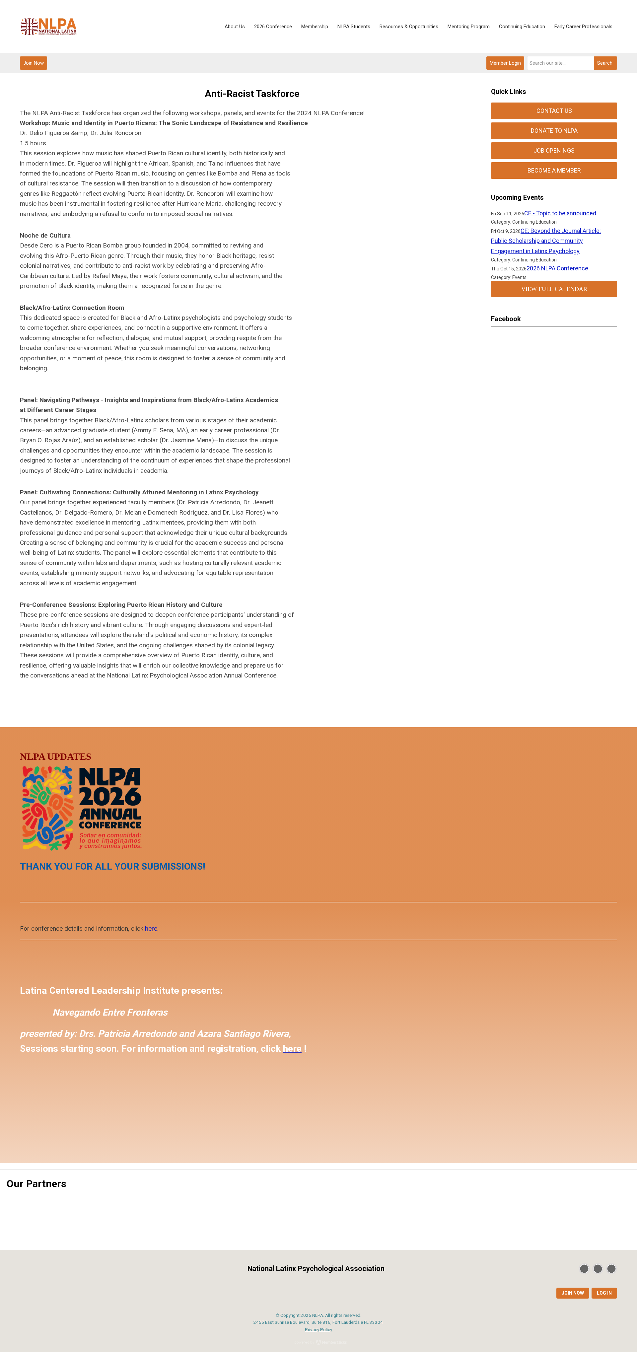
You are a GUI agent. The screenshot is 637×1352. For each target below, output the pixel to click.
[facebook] (597, 1268)
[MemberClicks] (49, 26)
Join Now (33, 63)
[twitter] (584, 1268)
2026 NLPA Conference (557, 268)
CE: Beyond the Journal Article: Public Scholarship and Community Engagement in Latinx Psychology (546, 240)
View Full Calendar (554, 289)
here (151, 928)
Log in (604, 1293)
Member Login (505, 63)
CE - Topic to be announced (560, 213)
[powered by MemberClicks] (318, 1343)
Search (604, 63)
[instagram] (611, 1268)
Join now (573, 1293)
